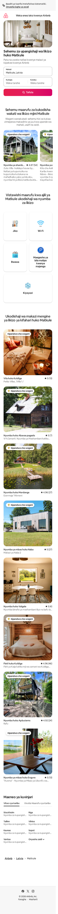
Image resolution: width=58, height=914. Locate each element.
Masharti (33, 899)
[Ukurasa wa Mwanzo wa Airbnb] (6, 15)
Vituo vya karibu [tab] (11, 803)
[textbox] (15, 83)
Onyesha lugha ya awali (17, 7)
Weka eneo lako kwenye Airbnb (33, 15)
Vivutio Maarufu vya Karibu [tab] (37, 803)
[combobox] (28, 73)
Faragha (22, 899)
